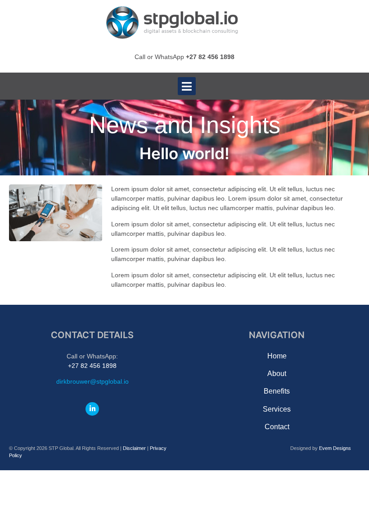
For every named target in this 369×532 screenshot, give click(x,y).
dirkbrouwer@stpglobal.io (92, 381)
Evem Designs (335, 448)
